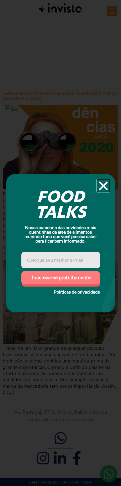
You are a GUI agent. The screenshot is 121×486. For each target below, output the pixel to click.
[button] (103, 186)
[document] (60, 243)
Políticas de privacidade (77, 292)
